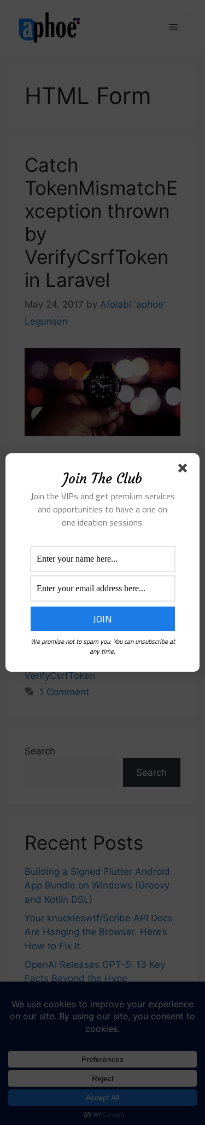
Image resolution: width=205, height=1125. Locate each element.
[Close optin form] (184, 470)
